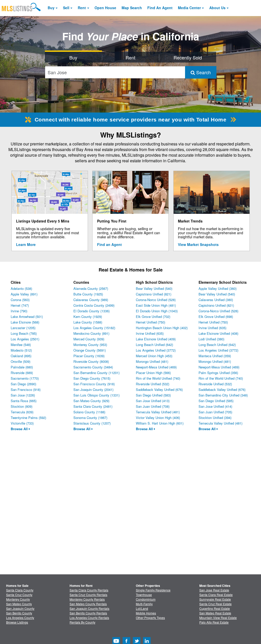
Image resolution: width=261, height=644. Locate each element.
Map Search (132, 7)
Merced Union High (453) (154, 355)
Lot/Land (142, 608)
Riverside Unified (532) (152, 383)
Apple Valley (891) (24, 294)
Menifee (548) (21, 344)
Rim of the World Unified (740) (158, 378)
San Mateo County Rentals (88, 604)
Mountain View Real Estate (218, 617)
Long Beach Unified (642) (154, 344)
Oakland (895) (21, 355)
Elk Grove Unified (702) (153, 316)
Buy (51, 7)
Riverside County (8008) (91, 361)
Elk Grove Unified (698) (216, 316)
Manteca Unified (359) (215, 355)
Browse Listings (17, 622)
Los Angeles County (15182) (94, 327)
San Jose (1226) (23, 395)
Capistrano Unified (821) (153, 294)
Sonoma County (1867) (90, 417)
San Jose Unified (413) (152, 400)
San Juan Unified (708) (152, 406)
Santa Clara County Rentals (89, 590)
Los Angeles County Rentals (89, 617)
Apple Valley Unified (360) (218, 288)
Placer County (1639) (89, 355)
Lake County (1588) (87, 322)
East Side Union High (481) (156, 305)
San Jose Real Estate (214, 590)
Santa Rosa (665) (23, 400)
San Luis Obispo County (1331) (96, 395)
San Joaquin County (20, 608)
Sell (66, 7)
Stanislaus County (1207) (92, 423)
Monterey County (18, 599)
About (217, 7)
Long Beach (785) (24, 333)
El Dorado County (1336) (91, 310)
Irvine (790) (19, 310)
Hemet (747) (20, 305)
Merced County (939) (88, 339)
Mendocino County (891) (91, 333)
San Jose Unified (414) (215, 406)
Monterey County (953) (90, 344)
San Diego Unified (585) (216, 400)
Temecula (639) (22, 412)
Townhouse (144, 594)
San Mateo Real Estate (215, 613)
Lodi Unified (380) (211, 339)
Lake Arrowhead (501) (27, 316)
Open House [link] (105, 7)
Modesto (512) (21, 350)
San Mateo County (19, 604)
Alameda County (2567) (90, 288)
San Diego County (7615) (91, 378)
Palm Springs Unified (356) (218, 372)
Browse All (20, 428)
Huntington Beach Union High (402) (162, 327)
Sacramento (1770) (25, 378)
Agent (160, 7)
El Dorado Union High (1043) (157, 310)
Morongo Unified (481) (152, 361)
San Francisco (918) (26, 389)
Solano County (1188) (89, 412)
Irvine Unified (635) (150, 333)
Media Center (189, 7)
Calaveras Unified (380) (216, 299)
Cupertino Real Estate (214, 608)
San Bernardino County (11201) (96, 372)
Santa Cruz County (19, 594)
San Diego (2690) (23, 383)
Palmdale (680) (22, 367)
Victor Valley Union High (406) (158, 417)
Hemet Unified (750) (150, 322)
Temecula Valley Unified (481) (158, 412)
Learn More (26, 244)
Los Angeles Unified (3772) (156, 350)
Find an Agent (109, 244)
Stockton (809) (21, 406)
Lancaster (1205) (23, 327)
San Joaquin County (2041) (93, 389)
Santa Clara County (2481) (92, 406)
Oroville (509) (20, 361)
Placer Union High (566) (153, 372)
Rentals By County (82, 622)
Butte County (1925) (88, 294)
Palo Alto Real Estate (214, 622)
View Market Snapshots (198, 244)
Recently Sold (188, 57)
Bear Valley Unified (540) (154, 288)
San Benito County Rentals (88, 613)
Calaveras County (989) (90, 299)
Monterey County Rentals (87, 599)
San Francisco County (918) (94, 383)
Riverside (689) (22, 372)
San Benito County (19, 613)
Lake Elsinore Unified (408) (218, 333)
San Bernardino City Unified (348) (223, 395)
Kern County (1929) (87, 316)
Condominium (145, 599)
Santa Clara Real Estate (216, 594)
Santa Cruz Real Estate (215, 604)
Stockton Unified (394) (215, 417)
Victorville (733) (22, 423)
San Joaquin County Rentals (89, 608)
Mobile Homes (146, 613)
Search (203, 72)
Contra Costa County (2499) (93, 305)
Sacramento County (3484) (93, 367)
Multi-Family (144, 604)
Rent (82, 7)
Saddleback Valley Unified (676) (159, 389)
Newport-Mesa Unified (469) (156, 367)
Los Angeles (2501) (25, 339)
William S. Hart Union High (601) (160, 423)
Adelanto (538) (21, 288)
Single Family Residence (153, 590)
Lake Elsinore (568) (25, 322)
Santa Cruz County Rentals (88, 594)
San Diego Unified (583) (153, 395)
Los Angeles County (20, 617)
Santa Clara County (19, 590)
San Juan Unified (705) (215, 412)
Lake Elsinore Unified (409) (156, 339)
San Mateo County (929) (91, 400)
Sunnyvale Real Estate (215, 599)
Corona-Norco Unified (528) (156, 299)
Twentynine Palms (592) (28, 417)
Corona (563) (20, 299)
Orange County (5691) (89, 350)
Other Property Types (150, 617)
